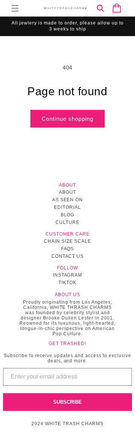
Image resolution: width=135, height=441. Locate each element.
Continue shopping (67, 119)
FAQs (67, 248)
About (67, 192)
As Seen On (67, 199)
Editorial (67, 207)
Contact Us (67, 256)
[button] (15, 8)
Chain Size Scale (67, 241)
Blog (68, 214)
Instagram (67, 275)
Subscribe (67, 402)
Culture (68, 222)
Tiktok (67, 282)
